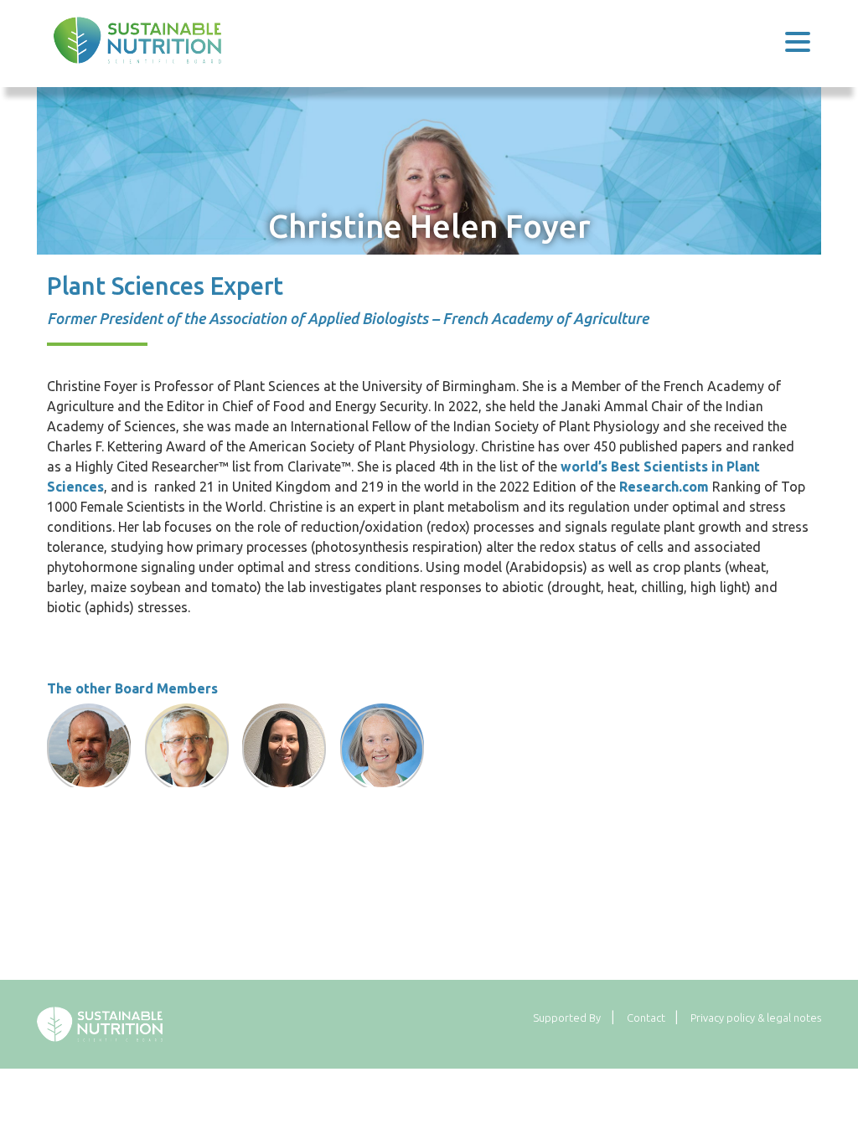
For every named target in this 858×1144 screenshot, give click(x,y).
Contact (646, 1017)
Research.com (664, 486)
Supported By (567, 1017)
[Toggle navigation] (797, 40)
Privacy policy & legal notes (755, 1017)
